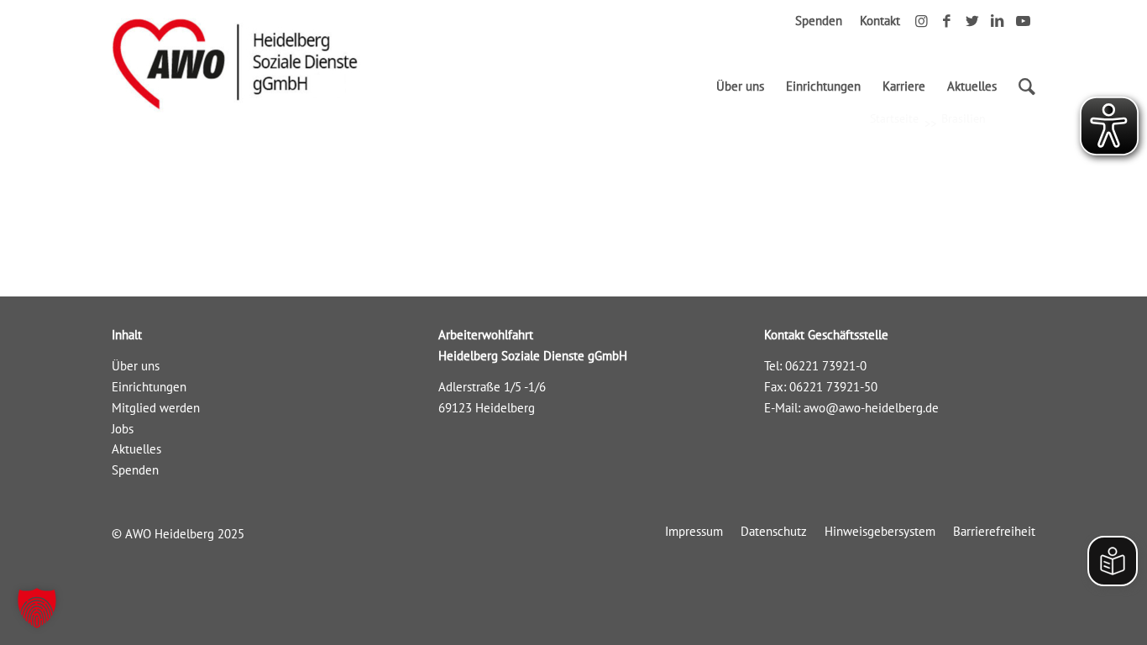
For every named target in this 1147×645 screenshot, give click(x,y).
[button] (37, 608)
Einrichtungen (149, 387)
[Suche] (1021, 86)
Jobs (123, 429)
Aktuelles (136, 449)
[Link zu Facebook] (947, 21)
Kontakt (880, 21)
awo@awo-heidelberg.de (871, 408)
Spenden (818, 21)
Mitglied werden (156, 408)
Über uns (136, 366)
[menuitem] (740, 86)
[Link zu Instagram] (921, 21)
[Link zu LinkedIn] (997, 21)
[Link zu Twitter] (972, 21)
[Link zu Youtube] (1022, 21)
